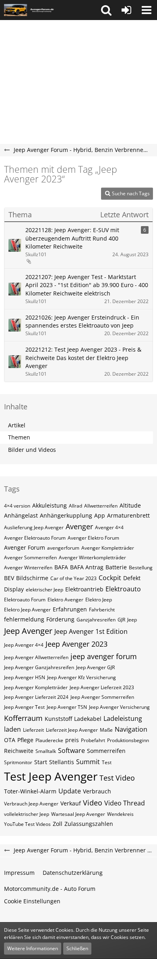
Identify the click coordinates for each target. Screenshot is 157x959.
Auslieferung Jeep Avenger (34, 527)
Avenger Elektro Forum (93, 537)
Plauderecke (49, 740)
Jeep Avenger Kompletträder (36, 687)
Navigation (131, 729)
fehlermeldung (24, 619)
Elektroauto (123, 589)
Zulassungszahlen (88, 823)
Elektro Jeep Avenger (27, 609)
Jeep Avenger (28, 630)
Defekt (131, 578)
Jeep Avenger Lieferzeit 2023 (102, 687)
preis (72, 740)
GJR (121, 619)
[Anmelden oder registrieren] (126, 10)
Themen (19, 437)
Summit (88, 761)
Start (40, 762)
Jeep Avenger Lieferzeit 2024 (36, 697)
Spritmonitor (18, 762)
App (99, 515)
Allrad (75, 505)
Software (71, 750)
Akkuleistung (49, 505)
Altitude (130, 505)
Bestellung (141, 567)
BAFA (61, 567)
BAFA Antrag (86, 567)
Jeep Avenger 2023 (76, 644)
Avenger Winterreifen (28, 567)
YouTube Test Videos (27, 824)
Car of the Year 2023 (73, 578)
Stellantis (61, 762)
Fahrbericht (102, 609)
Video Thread (124, 803)
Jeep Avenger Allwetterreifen (36, 657)
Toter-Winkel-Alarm (30, 791)
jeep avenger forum (103, 656)
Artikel (16, 425)
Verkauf (70, 803)
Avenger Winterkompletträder (92, 557)
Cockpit (110, 577)
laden (12, 729)
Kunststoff (58, 718)
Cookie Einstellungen (32, 901)
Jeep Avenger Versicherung (119, 707)
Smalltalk (45, 751)
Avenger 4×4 (109, 527)
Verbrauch (97, 791)
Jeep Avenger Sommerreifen (102, 697)
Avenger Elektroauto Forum (35, 537)
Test (107, 762)
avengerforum (63, 547)
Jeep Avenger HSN (24, 677)
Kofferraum (23, 718)
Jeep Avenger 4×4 (23, 644)
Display (14, 589)
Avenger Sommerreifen (30, 557)
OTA (9, 740)
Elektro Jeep (98, 599)
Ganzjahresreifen (96, 619)
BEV (9, 578)
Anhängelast (21, 515)
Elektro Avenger (65, 599)
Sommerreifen (106, 751)
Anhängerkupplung (66, 515)
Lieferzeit (33, 729)
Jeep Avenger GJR (95, 667)
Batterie (116, 567)
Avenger (79, 526)
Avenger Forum (24, 547)
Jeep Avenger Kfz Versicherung (81, 677)
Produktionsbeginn (128, 740)
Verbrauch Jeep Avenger (31, 803)
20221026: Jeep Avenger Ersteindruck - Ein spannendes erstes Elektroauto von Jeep (82, 322)
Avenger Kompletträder (107, 547)
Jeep (132, 619)
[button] (106, 10)
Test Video (117, 778)
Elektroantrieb (84, 589)
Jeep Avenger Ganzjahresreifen (39, 667)
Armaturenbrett (128, 515)
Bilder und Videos (32, 449)
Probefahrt (93, 740)
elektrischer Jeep (44, 589)
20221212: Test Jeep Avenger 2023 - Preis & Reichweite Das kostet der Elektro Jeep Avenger (83, 358)
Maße (106, 729)
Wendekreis (120, 814)
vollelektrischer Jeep (26, 814)
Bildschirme (32, 578)
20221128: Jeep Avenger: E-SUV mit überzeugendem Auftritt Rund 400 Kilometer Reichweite (72, 238)
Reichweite (18, 751)
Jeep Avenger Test (24, 707)
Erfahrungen (70, 609)
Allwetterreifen (101, 505)
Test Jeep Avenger (50, 776)
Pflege (25, 740)
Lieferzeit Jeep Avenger (72, 729)
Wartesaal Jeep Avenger (78, 814)
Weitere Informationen (32, 948)
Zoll (57, 823)
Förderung (60, 619)
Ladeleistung (122, 718)
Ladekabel (87, 718)
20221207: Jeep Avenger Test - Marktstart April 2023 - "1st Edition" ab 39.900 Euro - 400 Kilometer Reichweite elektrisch (86, 285)
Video (92, 802)
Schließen (77, 948)
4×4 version (17, 505)
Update (69, 791)
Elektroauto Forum (24, 599)
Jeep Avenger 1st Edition (91, 631)
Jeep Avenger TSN (67, 707)
